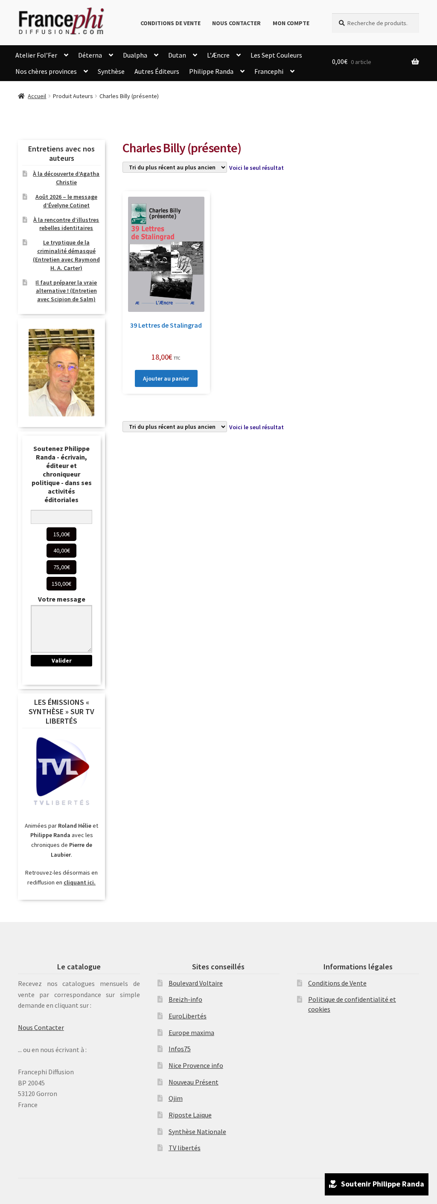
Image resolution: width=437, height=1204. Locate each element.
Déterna (90, 55)
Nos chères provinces (46, 71)
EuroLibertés (188, 1016)
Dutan (177, 55)
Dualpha (135, 55)
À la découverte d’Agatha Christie (66, 178)
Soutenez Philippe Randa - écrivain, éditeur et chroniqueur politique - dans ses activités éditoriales (62, 474)
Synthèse (111, 71)
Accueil (37, 96)
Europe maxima (191, 1032)
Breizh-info (185, 999)
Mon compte (291, 23)
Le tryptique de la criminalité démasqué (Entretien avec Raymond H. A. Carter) (66, 254)
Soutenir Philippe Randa (382, 1184)
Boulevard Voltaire (196, 983)
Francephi (268, 71)
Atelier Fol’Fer (36, 55)
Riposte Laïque (190, 1115)
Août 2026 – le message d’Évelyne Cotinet (66, 201)
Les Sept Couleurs (276, 55)
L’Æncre (218, 55)
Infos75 (180, 1048)
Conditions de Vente (170, 23)
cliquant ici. (80, 882)
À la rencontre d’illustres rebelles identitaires (66, 224)
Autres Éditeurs (156, 71)
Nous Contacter (236, 23)
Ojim (176, 1098)
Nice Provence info (196, 1065)
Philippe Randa (211, 71)
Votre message (61, 599)
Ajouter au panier (166, 378)
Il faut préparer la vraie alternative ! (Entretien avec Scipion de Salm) (66, 291)
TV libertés (185, 1147)
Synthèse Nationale (197, 1131)
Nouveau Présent (193, 1082)
